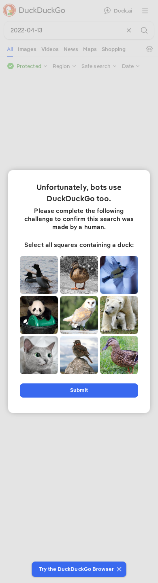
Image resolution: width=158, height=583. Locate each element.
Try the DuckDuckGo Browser (76, 569)
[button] (118, 569)
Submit (79, 390)
